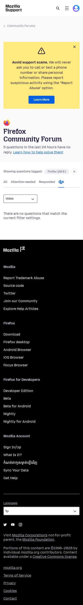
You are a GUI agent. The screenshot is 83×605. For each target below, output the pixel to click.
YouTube (12, 524)
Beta (7, 398)
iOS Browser (13, 357)
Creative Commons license (55, 557)
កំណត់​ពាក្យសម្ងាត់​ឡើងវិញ (20, 463)
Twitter (9, 293)
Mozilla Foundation (38, 539)
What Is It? (12, 455)
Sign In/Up (12, 447)
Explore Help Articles (20, 309)
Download (11, 334)
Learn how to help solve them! (38, 152)
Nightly (9, 414)
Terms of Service (17, 575)
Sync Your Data (16, 470)
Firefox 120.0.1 (57, 171)
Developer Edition (18, 391)
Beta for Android (17, 406)
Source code (13, 286)
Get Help (10, 478)
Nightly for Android (19, 422)
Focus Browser (15, 365)
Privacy (9, 583)
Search (57, 8)
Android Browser (17, 350)
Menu (66, 8)
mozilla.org (12, 568)
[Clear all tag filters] (74, 172)
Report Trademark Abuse (23, 278)
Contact (10, 598)
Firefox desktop (16, 342)
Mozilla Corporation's (29, 535)
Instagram (20, 524)
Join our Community (20, 301)
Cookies (10, 591)
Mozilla (14, 250)
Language (10, 503)
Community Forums (21, 26)
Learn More (41, 100)
